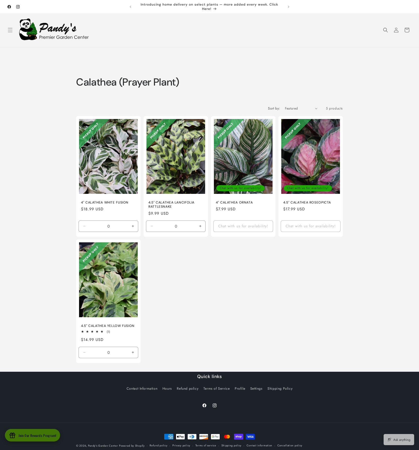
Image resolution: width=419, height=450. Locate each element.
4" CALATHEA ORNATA (234, 202)
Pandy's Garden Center (103, 446)
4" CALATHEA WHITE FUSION (105, 202)
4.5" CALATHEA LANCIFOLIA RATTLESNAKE (171, 204)
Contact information (259, 445)
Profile (240, 388)
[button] (10, 30)
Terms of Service (216, 388)
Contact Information (142, 388)
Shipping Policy (279, 388)
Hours (167, 388)
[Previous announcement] (130, 6)
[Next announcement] (288, 6)
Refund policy (187, 388)
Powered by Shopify (132, 446)
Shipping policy (231, 445)
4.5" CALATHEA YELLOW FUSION (108, 326)
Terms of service (205, 445)
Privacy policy (181, 445)
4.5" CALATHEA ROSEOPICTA (307, 202)
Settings (256, 388)
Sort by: (274, 108)
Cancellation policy (289, 445)
